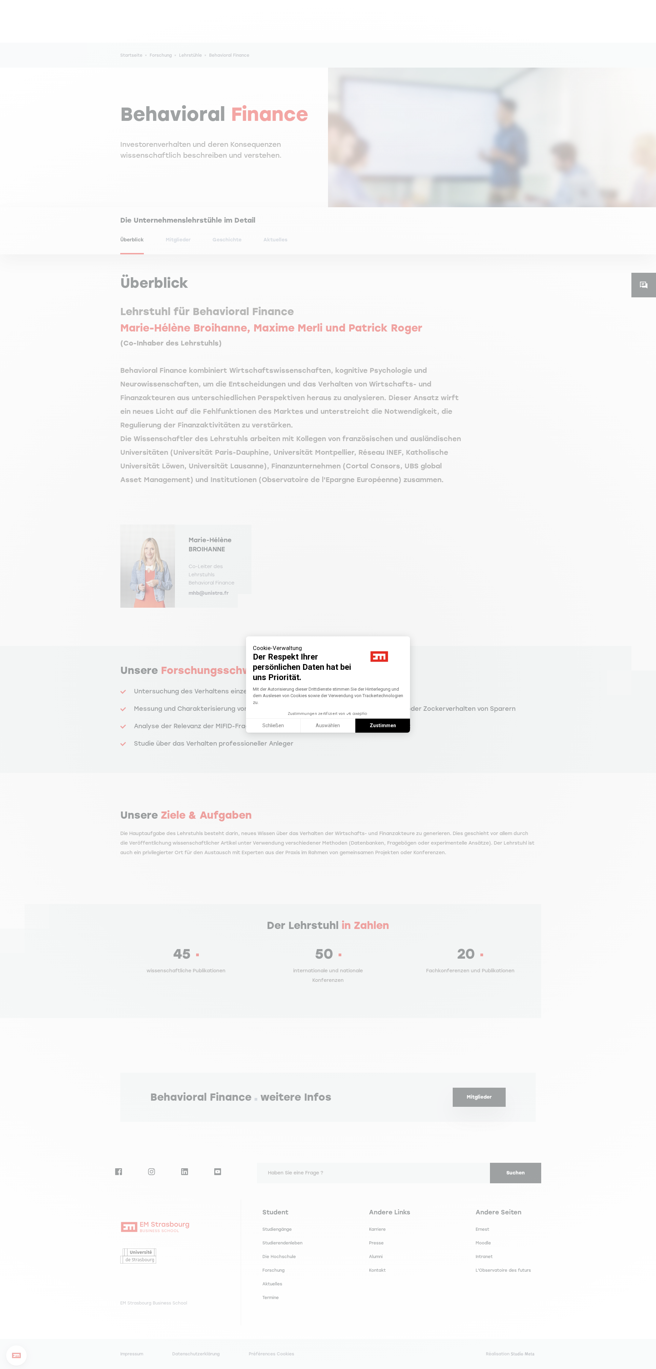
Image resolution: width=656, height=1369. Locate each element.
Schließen (273, 725)
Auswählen (328, 725)
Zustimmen (383, 725)
